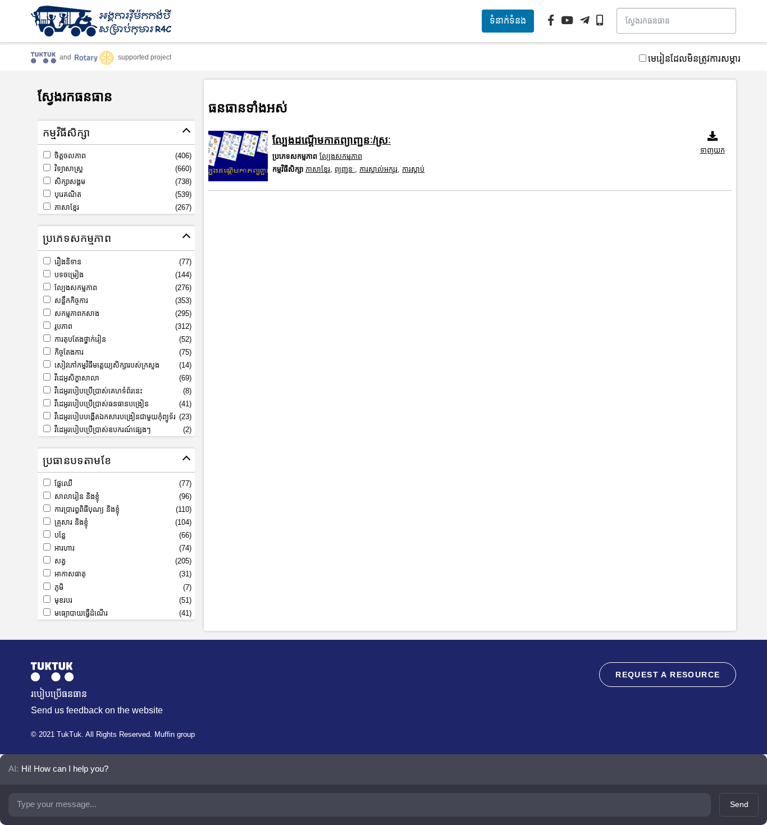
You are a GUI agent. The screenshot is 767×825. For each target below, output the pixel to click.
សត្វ (121, 561)
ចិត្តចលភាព (121, 156)
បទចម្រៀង (121, 275)
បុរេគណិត (121, 194)
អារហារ (121, 548)
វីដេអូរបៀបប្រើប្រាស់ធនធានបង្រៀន (121, 404)
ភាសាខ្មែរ (121, 207)
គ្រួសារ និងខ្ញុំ (121, 522)
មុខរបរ (121, 600)
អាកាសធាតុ (121, 574)
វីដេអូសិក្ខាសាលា (121, 378)
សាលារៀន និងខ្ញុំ (121, 496)
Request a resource (667, 674)
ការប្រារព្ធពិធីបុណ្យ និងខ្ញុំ (121, 509)
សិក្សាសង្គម (121, 181)
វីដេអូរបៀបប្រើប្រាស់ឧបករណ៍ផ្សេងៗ (121, 429)
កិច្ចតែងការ (121, 352)
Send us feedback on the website (97, 710)
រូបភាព (121, 326)
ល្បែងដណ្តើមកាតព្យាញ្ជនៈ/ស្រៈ (331, 140)
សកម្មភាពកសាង (121, 313)
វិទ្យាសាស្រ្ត (121, 168)
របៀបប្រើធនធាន (59, 694)
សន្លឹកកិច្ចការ (121, 300)
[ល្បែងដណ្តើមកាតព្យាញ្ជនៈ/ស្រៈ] (238, 156)
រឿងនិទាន (121, 262)
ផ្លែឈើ (121, 483)
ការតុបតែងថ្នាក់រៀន (121, 339)
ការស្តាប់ (413, 169)
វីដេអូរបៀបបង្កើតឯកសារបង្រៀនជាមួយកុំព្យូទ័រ (121, 416)
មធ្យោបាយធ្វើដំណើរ (121, 613)
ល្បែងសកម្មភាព (121, 287)
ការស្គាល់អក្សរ (378, 169)
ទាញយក (712, 150)
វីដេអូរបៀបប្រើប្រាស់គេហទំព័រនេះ (121, 391)
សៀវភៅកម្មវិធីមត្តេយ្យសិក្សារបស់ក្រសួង (121, 365)
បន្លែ (121, 535)
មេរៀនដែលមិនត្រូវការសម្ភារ (694, 58)
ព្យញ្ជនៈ (345, 169)
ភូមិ (121, 587)
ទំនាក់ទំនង (508, 20)
